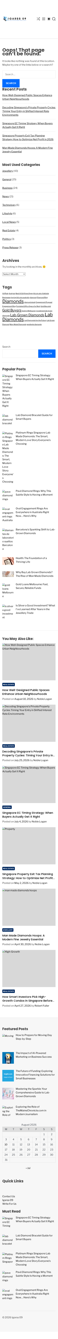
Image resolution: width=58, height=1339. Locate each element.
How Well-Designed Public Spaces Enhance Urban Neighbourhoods (26, 692)
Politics (6, 239)
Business (7, 187)
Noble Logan (44, 699)
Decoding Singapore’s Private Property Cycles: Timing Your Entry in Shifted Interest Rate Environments (29, 111)
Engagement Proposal (44, 302)
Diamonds (13, 301)
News (5, 196)
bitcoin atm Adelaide (41, 293)
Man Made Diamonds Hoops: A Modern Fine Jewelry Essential (23, 937)
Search (6, 346)
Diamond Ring (42, 298)
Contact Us (8, 1196)
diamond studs (29, 302)
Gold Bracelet (46, 306)
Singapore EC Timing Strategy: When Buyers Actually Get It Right (27, 815)
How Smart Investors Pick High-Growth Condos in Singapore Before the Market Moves (27, 1000)
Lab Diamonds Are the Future (35, 320)
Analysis (12, 293)
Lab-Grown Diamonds (27, 315)
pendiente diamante (34, 324)
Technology (9, 205)
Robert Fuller (42, 1005)
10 (6, 1144)
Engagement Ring (9, 306)
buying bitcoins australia (20, 298)
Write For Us (9, 1203)
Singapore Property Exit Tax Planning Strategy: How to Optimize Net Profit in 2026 (27, 878)
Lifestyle (7, 213)
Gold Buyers (11, 310)
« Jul (28, 1168)
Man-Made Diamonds (18, 324)
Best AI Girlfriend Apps (24, 293)
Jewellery (7, 170)
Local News (9, 222)
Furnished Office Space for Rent (28, 306)
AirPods (5, 293)
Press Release (10, 247)
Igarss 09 (7, 1200)
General (6, 179)
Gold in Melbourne (29, 311)
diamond (33, 298)
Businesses (6, 298)
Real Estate (8, 230)
